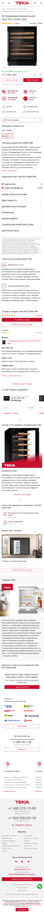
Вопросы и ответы (31, 838)
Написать (22, 749)
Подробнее (22, 726)
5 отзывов (16, 23)
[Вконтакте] (16, 861)
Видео (26, 841)
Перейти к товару (11, 413)
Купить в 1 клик (11, 80)
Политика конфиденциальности (22, 884)
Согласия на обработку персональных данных (28, 905)
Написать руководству (22, 879)
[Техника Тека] (22, 3)
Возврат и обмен (30, 843)
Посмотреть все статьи (22, 570)
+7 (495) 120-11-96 (22, 742)
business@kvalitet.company (22, 874)
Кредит (4, 843)
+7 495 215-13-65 (22, 808)
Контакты (28, 846)
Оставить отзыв (22, 320)
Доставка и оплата (9, 836)
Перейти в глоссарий (22, 494)
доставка (11, 93)
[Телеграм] (28, 861)
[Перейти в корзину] (41, 3)
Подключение (7, 838)
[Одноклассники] (22, 861)
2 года (31, 93)
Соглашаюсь (22, 909)
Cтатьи (4, 851)
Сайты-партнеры (30, 848)
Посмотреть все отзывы (22, 324)
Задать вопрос (22, 687)
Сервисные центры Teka (11, 846)
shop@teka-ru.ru (22, 869)
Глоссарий (28, 836)
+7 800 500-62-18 (22, 818)
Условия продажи (8, 841)
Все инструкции (13, 120)
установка (12, 99)
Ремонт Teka (6, 848)
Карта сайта (22, 890)
